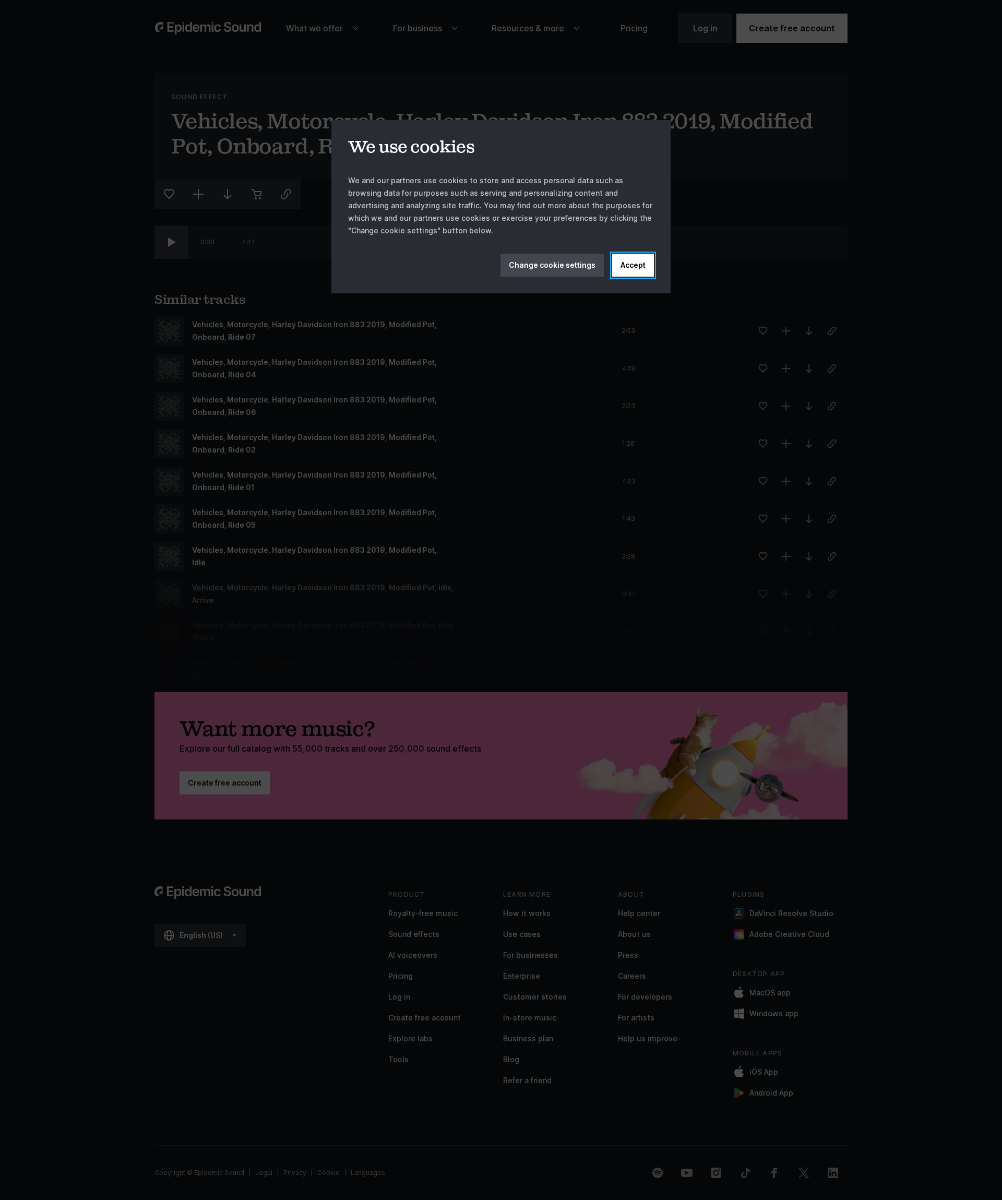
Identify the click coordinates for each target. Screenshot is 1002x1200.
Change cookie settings (552, 264)
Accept (633, 264)
